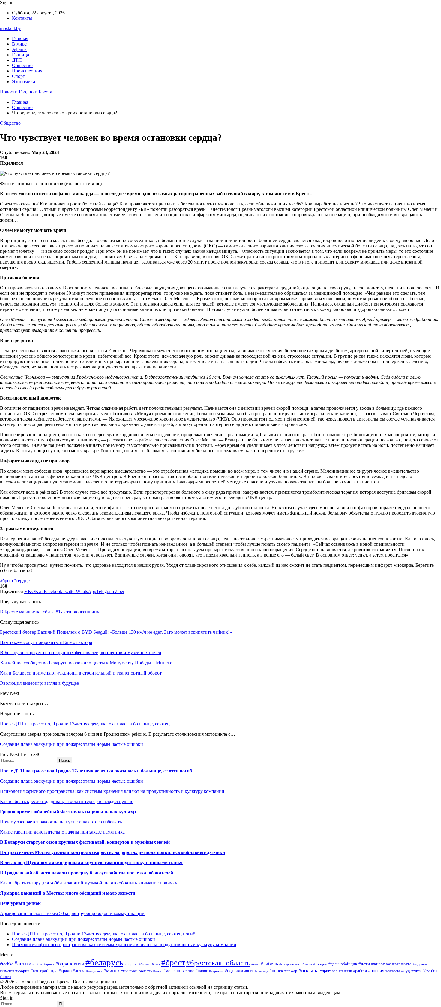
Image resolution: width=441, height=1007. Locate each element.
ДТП (17, 60)
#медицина (94, 971)
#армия (49, 964)
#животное (381, 964)
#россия (376, 970)
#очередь (261, 971)
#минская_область (136, 971)
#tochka (6, 963)
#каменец (7, 971)
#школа (5, 977)
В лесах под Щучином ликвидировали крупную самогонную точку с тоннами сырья (91, 862)
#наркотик (216, 971)
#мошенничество (179, 970)
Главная (20, 38)
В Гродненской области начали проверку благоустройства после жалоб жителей (86, 872)
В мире (19, 43)
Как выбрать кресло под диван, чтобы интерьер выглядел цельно (67, 801)
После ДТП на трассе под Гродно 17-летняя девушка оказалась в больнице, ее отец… (87, 723)
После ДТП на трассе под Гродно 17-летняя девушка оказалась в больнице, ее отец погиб (96, 770)
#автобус (36, 964)
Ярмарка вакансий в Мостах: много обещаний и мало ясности (67, 893)
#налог (202, 971)
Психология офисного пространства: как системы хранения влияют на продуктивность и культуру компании (112, 791)
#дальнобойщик (342, 964)
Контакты (22, 18)
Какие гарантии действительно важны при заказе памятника (62, 831)
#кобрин (22, 971)
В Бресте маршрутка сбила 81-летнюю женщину (49, 611)
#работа (360, 970)
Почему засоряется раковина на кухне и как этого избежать (61, 821)
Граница (20, 54)
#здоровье (420, 964)
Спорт (18, 76)
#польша (308, 970)
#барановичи (70, 964)
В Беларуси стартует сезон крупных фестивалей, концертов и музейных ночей (85, 842)
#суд (405, 970)
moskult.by (10, 28)
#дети (364, 963)
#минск (112, 970)
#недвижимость (239, 970)
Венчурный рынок (20, 903)
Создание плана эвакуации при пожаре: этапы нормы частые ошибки (71, 744)
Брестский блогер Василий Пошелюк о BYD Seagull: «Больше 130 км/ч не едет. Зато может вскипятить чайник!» (116, 632)
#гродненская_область (295, 964)
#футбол (429, 970)
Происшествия (27, 70)
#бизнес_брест (149, 964)
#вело (255, 964)
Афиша (19, 49)
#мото (157, 971)
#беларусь (104, 962)
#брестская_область (218, 962)
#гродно (320, 964)
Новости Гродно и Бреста (26, 91)
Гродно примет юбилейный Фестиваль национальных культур (68, 811)
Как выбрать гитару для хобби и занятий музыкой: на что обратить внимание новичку (88, 882)
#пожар (290, 971)
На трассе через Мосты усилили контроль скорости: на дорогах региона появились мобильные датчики (112, 852)
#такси (416, 971)
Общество (22, 65)
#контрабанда (44, 970)
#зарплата (402, 963)
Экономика (23, 81)
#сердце (22, 580)
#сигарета (393, 971)
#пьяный (345, 971)
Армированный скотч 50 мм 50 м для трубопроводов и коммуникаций (72, 913)
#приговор (329, 971)
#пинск (276, 970)
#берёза (131, 964)
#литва (79, 971)
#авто (21, 963)
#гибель (269, 964)
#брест (7, 580)
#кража (65, 971)
